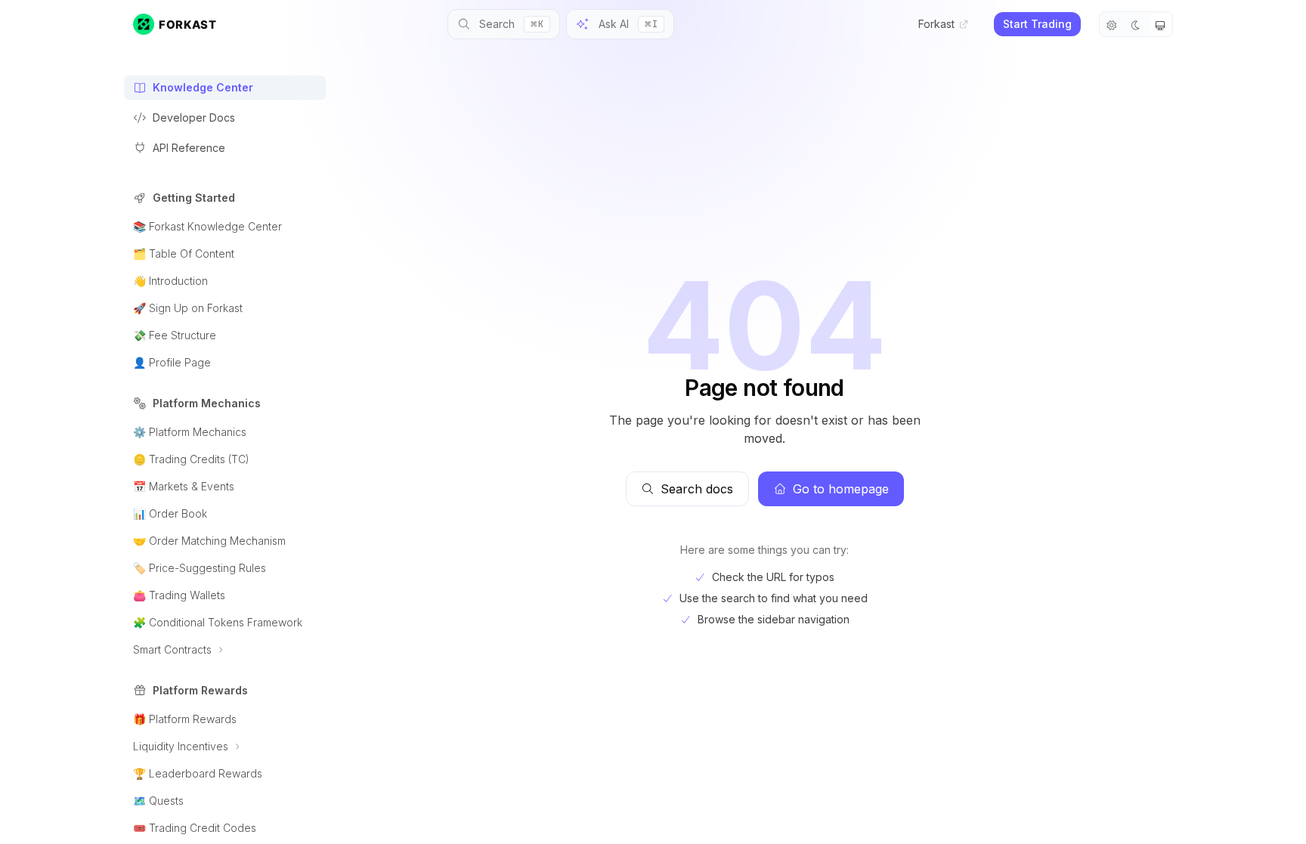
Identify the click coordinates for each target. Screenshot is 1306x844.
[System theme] (1160, 24)
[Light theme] (1111, 24)
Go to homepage (841, 488)
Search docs (697, 488)
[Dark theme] (1136, 24)
